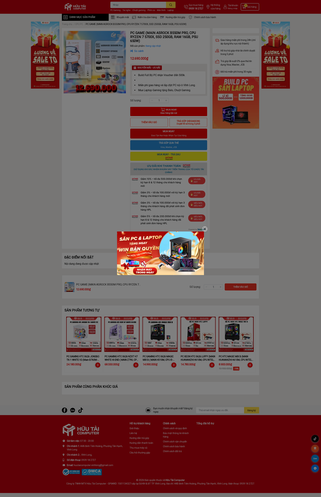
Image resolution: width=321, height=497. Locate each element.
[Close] (204, 229)
